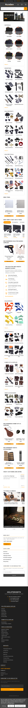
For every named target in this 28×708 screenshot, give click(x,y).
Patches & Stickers (5, 640)
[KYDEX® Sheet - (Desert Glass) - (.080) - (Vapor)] (20, 204)
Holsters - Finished (4, 633)
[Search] (25, 8)
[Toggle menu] (2, 4)
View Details (9, 215)
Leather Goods (4, 635)
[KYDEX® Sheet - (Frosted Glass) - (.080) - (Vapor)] (9, 204)
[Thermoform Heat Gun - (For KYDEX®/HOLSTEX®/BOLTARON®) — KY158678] (9, 249)
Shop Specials (6, 553)
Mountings (8, 68)
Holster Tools (9, 154)
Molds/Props (9, 301)
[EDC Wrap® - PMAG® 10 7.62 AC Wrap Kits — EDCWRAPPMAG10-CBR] (9, 456)
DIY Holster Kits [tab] (7, 222)
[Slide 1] (14, 16)
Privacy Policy (5, 561)
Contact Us (5, 650)
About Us (5, 654)
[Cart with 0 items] (25, 5)
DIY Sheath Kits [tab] (15, 222)
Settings (4, 706)
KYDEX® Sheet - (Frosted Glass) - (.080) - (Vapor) (9, 211)
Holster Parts (9, 111)
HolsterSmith (14, 592)
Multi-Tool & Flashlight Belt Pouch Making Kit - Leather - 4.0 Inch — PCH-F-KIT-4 (20, 257)
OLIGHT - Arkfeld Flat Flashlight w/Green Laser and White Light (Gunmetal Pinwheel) (20, 463)
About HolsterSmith (7, 559)
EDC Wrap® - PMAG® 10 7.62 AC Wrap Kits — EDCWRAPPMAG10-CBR (9, 463)
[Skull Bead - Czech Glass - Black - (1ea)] (20, 432)
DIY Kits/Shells (9, 331)
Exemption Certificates (8, 660)
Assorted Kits (4, 622)
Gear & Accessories (10, 393)
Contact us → (7, 544)
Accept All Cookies (20, 706)
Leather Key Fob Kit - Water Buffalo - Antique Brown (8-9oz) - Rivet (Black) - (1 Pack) (9, 439)
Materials (8, 25)
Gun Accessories (4, 632)
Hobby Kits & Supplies (11, 362)
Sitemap (5, 661)
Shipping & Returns (7, 555)
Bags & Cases (4, 630)
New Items (5, 551)
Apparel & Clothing (5, 629)
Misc (2, 638)
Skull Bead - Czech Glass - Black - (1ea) (20, 439)
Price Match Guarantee (7, 557)
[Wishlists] (21, 5)
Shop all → (7, 64)
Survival (2, 641)
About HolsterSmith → (9, 296)
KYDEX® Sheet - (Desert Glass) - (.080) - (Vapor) (20, 211)
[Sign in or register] (18, 5)
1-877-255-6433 (7, 541)
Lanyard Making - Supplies (6, 623)
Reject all (11, 706)
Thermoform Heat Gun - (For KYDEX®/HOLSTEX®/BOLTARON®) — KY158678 (9, 257)
